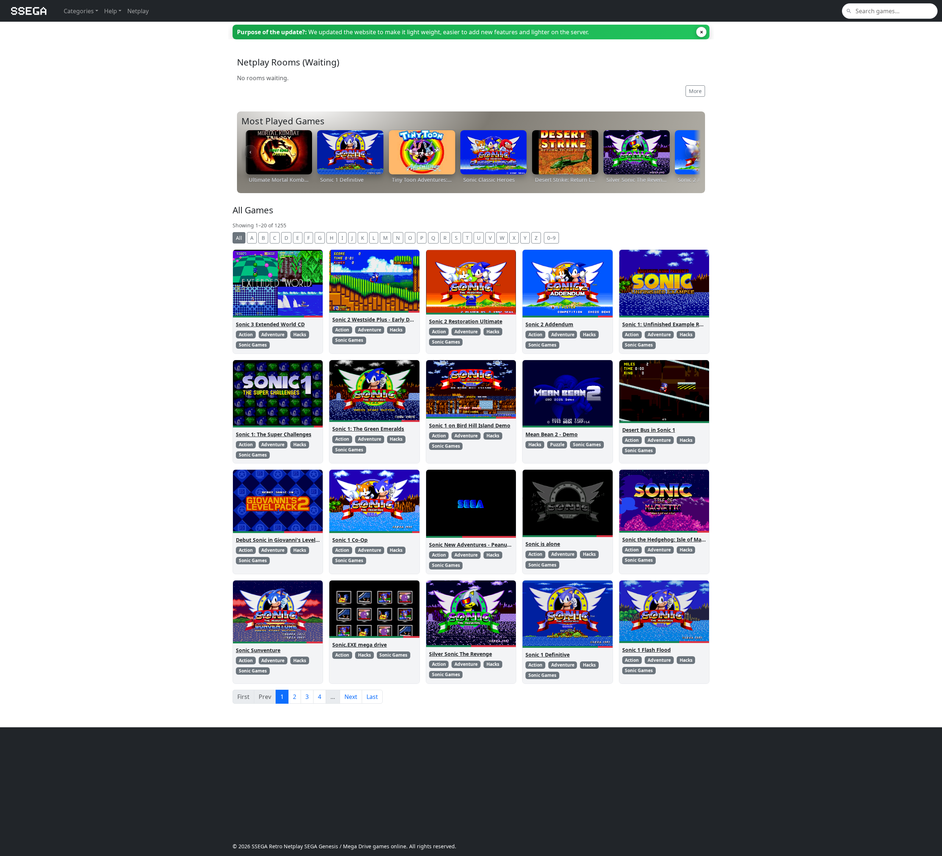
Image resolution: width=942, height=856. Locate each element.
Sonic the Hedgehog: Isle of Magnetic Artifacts (681, 539)
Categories (79, 11)
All (239, 237)
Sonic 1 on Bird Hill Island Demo (469, 425)
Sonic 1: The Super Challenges (273, 434)
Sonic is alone (542, 543)
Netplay (138, 11)
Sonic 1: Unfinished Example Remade (669, 324)
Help (110, 11)
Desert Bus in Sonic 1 (648, 429)
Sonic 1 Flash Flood (646, 649)
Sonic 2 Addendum (549, 324)
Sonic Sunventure (258, 650)
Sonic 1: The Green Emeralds (368, 428)
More (695, 91)
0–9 (551, 237)
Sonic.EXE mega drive (359, 644)
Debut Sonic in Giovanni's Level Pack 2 (284, 539)
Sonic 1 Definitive (547, 654)
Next (350, 697)
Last (372, 697)
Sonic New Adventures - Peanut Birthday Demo (489, 544)
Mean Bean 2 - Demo (551, 434)
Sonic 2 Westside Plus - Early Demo (376, 319)
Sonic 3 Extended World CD (270, 324)
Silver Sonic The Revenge (460, 653)
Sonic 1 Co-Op (350, 539)
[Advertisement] (453, 785)
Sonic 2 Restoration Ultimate (465, 321)
